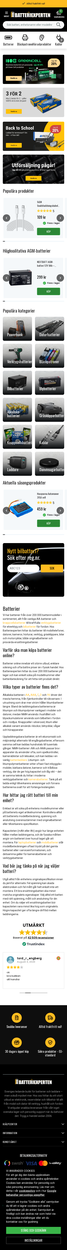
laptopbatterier (27, 842)
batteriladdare (18, 760)
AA (27, 694)
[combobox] (33, 25)
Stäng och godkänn (33, 1230)
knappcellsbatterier (14, 622)
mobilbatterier (50, 842)
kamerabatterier (38, 779)
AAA (33, 694)
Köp (49, 231)
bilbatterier (29, 626)
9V (48, 694)
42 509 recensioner (41, 938)
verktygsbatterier (51, 622)
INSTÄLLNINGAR (33, 1240)
